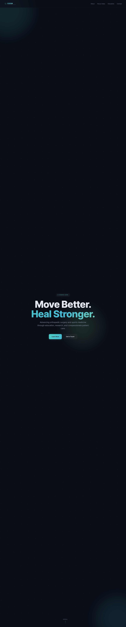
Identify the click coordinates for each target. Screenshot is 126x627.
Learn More (55, 336)
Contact (119, 3)
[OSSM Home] (10, 4)
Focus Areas (101, 3)
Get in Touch (70, 336)
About (93, 3)
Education (111, 3)
